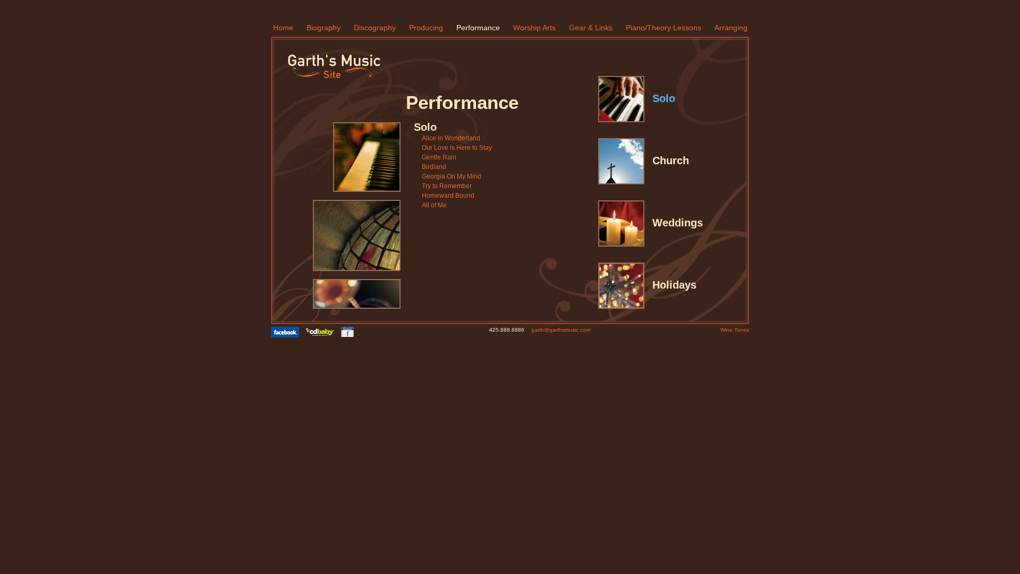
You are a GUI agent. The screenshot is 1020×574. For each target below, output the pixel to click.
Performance (478, 27)
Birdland (434, 167)
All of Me (434, 205)
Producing (426, 27)
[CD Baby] (322, 332)
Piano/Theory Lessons (663, 27)
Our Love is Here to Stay (457, 147)
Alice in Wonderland (451, 138)
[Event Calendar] (350, 332)
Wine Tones (734, 330)
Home (283, 27)
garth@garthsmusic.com (560, 330)
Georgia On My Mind (451, 176)
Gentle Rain (439, 157)
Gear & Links (591, 27)
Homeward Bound (448, 195)
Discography (375, 27)
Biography (324, 27)
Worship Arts (534, 27)
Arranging (731, 27)
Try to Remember (447, 186)
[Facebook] (287, 332)
